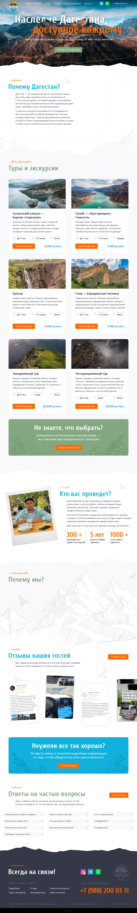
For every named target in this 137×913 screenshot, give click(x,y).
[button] (68, 765)
